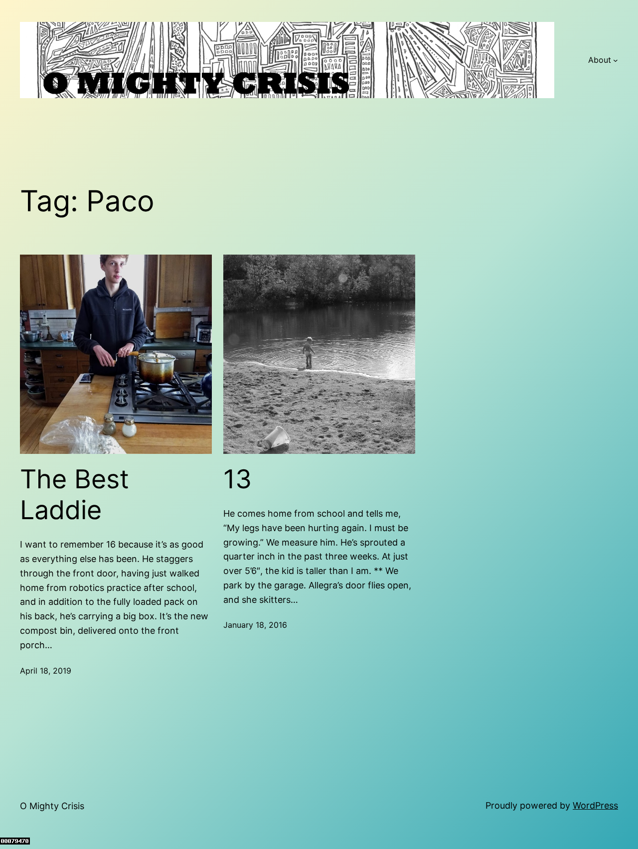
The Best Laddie (74, 495)
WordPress (595, 805)
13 (237, 479)
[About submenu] (615, 60)
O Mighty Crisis (52, 806)
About (599, 60)
